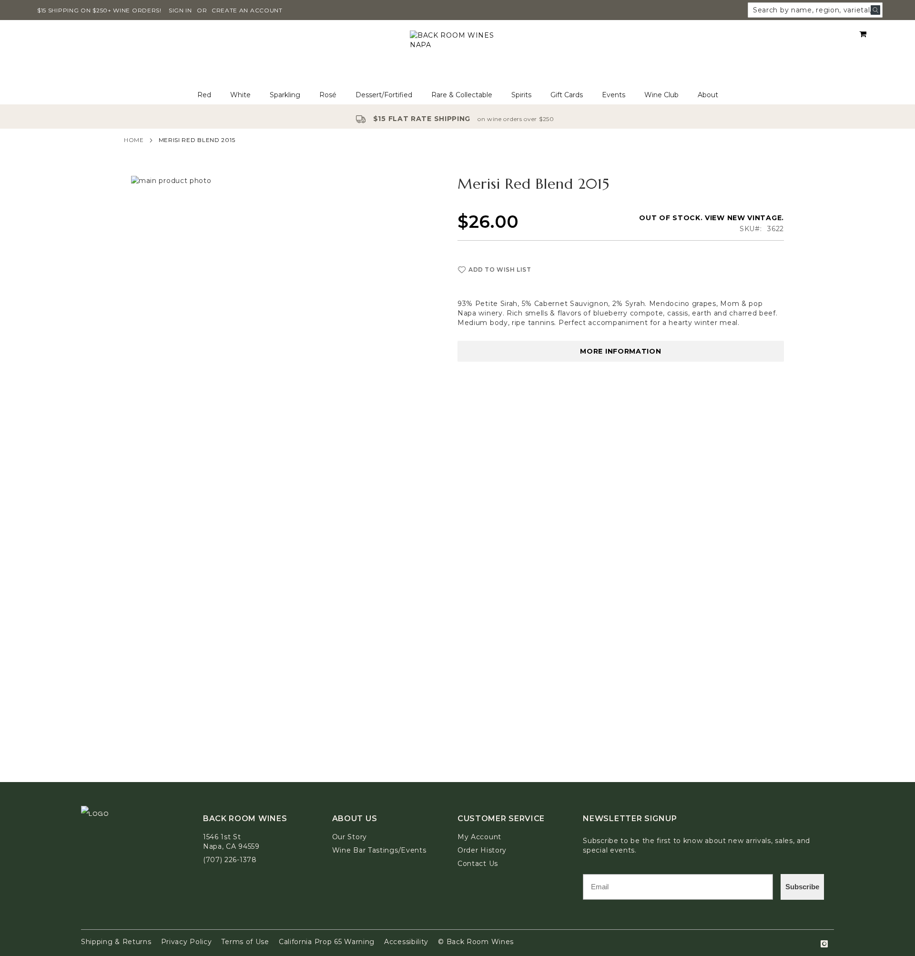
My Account (479, 837)
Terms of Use (245, 941)
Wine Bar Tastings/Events (379, 850)
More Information (620, 351)
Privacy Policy (186, 941)
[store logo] (457, 53)
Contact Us (478, 863)
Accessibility (406, 941)
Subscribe (802, 887)
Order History (482, 850)
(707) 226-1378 (230, 859)
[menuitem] (204, 95)
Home (134, 139)
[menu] (457, 95)
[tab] (457, 95)
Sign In (180, 10)
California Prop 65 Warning (327, 941)
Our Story (349, 837)
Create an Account (247, 10)
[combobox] (815, 10)
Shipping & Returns (116, 941)
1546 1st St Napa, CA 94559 (231, 842)
